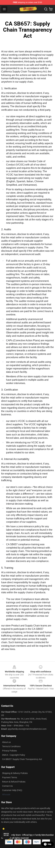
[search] (46, 9)
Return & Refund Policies (13, 781)
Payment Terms (9, 777)
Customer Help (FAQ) (12, 790)
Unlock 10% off (6, 834)
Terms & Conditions (11, 746)
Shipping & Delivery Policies (15, 773)
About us (6, 742)
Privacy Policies (9, 750)
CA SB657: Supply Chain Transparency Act (22, 759)
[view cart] (51, 9)
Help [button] (49, 844)
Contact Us (7, 786)
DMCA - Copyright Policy (13, 755)
